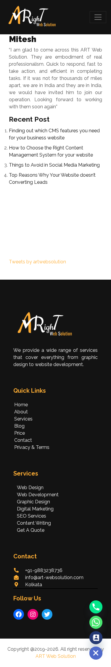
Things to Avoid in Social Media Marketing (54, 165)
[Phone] (95, 606)
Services (23, 419)
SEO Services (31, 516)
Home (21, 404)
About (21, 412)
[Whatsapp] (95, 622)
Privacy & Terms (31, 447)
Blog (19, 426)
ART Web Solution (56, 656)
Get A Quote (30, 530)
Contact (23, 440)
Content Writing (34, 523)
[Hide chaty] (95, 653)
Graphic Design (33, 502)
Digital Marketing (35, 509)
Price (19, 433)
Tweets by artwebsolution (37, 262)
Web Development (38, 494)
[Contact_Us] (95, 637)
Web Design (30, 487)
